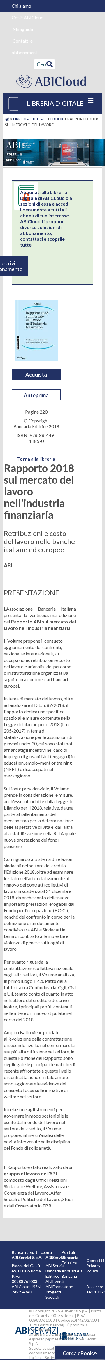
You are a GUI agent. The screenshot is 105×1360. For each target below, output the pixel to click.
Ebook (57, 119)
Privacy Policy (93, 1268)
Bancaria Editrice (53, 1273)
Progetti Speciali (53, 1294)
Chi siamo (22, 5)
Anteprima (36, 395)
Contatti (95, 1260)
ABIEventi (55, 1281)
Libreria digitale (30, 119)
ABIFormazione (59, 1286)
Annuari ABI (73, 1270)
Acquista (36, 374)
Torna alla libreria (36, 459)
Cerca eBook (78, 1353)
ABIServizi (55, 1265)
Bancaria (69, 1276)
